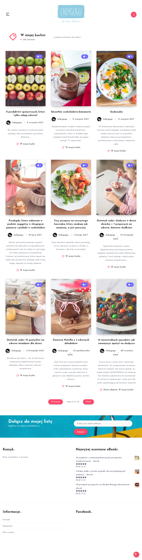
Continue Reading (35, 98)
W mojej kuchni (27, 144)
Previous (55, 402)
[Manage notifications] (135, 554)
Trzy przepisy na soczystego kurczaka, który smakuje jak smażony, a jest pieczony (71, 224)
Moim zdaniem (110, 390)
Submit (80, 432)
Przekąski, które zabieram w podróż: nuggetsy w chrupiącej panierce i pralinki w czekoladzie (25, 224)
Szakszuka (116, 112)
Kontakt (6, 519)
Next (88, 402)
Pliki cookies (8, 532)
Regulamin (8, 526)
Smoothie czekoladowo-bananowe (71, 112)
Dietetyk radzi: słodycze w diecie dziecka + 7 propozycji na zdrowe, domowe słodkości (116, 224)
